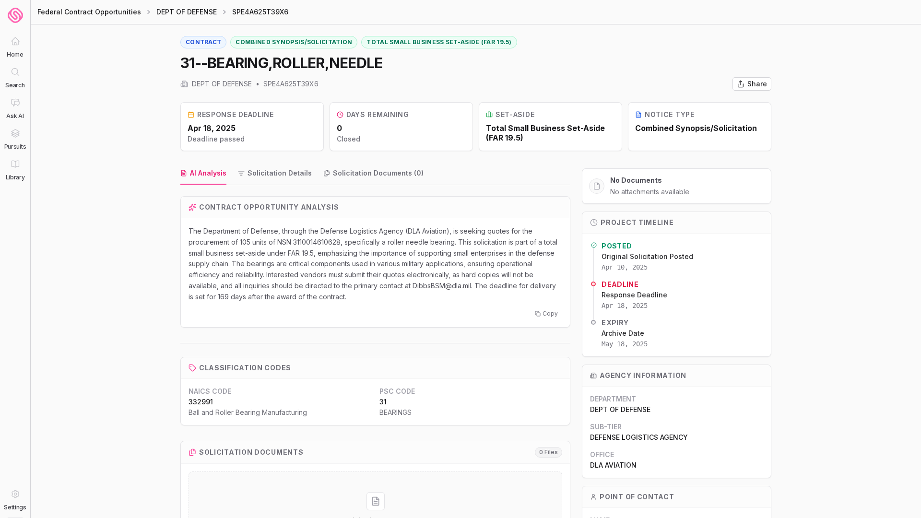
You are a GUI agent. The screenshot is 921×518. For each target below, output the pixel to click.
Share (757, 84)
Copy (550, 313)
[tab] (203, 174)
